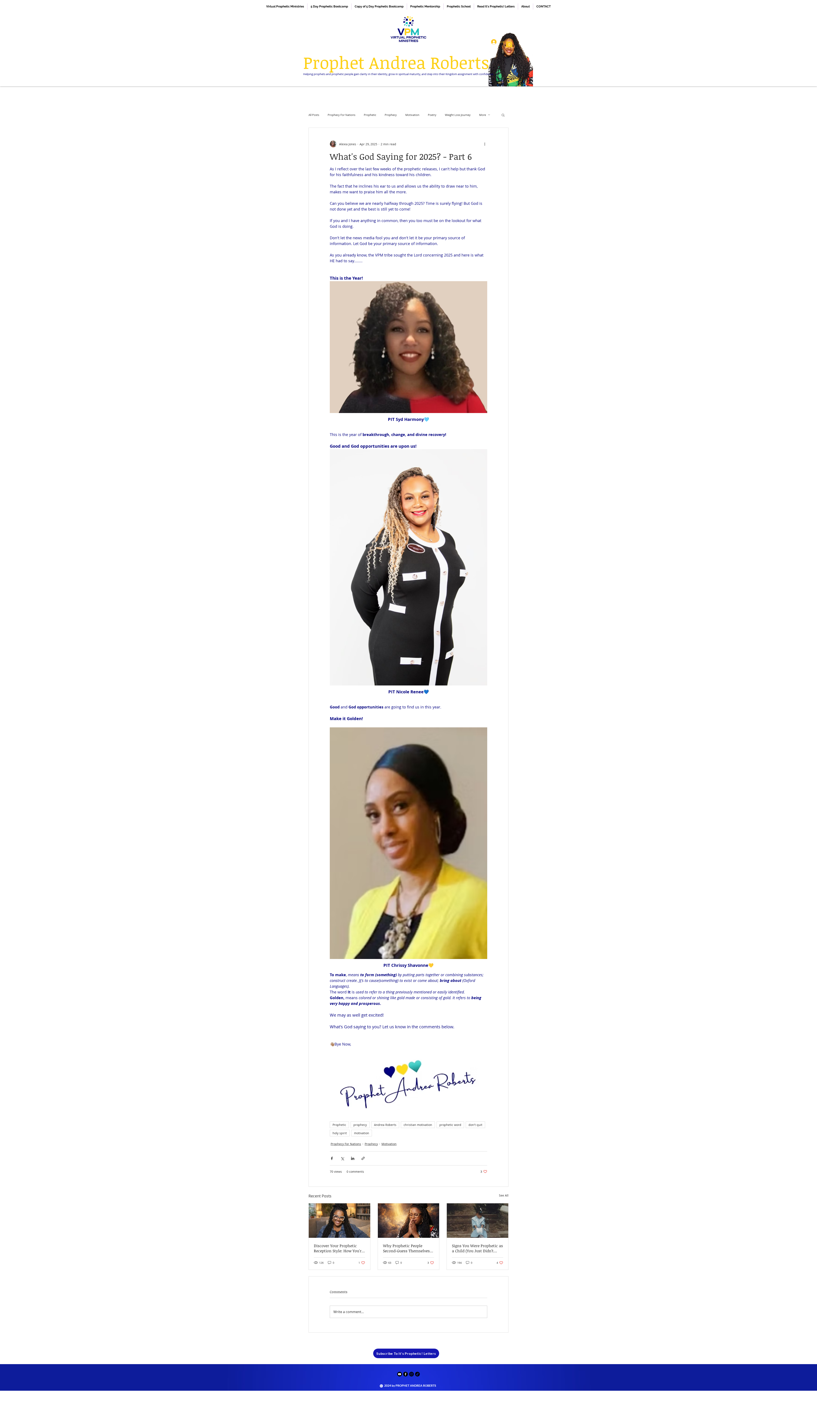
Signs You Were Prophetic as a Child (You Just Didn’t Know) (477, 1248)
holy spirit (340, 1133)
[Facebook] (405, 1374)
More (482, 115)
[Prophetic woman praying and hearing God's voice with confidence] (408, 1220)
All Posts (314, 115)
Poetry (432, 115)
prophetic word (450, 1125)
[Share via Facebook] (332, 1158)
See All (503, 1195)
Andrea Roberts (385, 1125)
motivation (361, 1133)
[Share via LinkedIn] (353, 1158)
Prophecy (391, 115)
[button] (509, 43)
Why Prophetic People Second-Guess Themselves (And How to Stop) (406, 1248)
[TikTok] (417, 1374)
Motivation (412, 115)
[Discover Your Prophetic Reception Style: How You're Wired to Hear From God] (339, 1220)
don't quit (475, 1125)
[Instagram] (411, 1374)
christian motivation (418, 1125)
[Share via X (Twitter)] (342, 1158)
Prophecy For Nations (341, 115)
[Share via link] (363, 1158)
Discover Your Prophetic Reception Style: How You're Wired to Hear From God (338, 1248)
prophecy (360, 1125)
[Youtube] (399, 1374)
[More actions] (484, 144)
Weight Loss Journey (458, 115)
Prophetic (370, 115)
